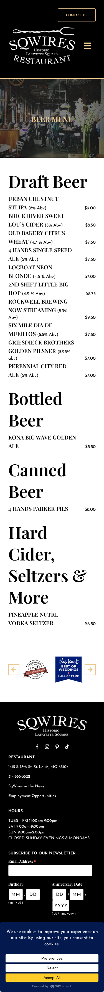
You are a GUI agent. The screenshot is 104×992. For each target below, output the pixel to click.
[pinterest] (57, 746)
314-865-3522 (19, 777)
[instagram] (47, 746)
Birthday (15, 884)
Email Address (22, 861)
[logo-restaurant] (42, 29)
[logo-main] (52, 718)
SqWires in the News (26, 786)
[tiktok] (67, 746)
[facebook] (37, 746)
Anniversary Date (67, 884)
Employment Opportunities (32, 796)
